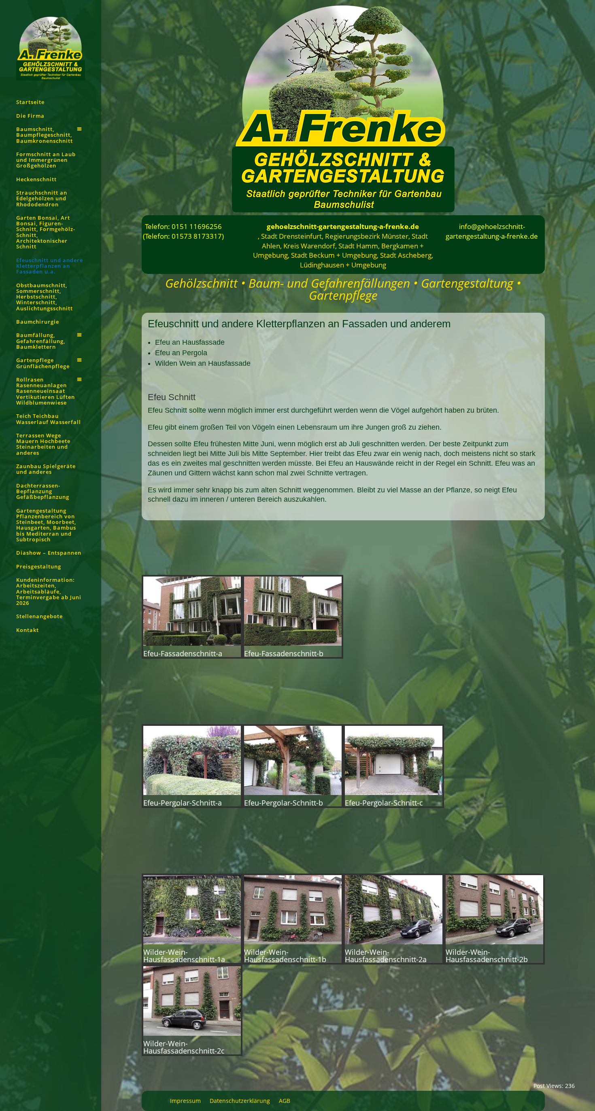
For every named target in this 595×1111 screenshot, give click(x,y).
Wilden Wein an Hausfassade (203, 363)
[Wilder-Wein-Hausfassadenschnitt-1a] (192, 942)
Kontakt (27, 630)
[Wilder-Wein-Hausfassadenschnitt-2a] (393, 942)
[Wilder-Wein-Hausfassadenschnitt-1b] (293, 942)
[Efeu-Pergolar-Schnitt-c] (393, 793)
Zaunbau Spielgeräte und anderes (46, 469)
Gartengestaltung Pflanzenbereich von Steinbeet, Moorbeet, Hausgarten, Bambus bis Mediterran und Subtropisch (46, 525)
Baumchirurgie (37, 322)
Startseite (30, 102)
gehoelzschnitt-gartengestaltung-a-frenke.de (343, 226)
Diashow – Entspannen (48, 553)
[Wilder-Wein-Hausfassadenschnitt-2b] (494, 942)
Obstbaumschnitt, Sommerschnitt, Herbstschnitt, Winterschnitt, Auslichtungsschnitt (44, 297)
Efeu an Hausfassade (190, 342)
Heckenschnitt (36, 179)
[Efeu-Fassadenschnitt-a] (192, 643)
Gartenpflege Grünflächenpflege (43, 363)
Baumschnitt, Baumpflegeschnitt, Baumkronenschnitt (44, 135)
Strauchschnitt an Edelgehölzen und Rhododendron (41, 199)
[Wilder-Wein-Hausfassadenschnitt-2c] (192, 1033)
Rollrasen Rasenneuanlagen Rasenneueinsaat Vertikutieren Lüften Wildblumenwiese (45, 391)
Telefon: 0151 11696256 (183, 226)
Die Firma (30, 116)
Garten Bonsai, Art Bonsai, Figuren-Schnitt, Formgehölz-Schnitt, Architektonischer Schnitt (45, 232)
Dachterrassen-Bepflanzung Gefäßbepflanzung (42, 492)
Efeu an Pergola (181, 353)
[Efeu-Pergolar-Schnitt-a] (192, 793)
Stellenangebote (39, 616)
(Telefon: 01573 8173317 (182, 236)
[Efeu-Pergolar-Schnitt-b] (293, 793)
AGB (284, 1101)
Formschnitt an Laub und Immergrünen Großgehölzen (46, 160)
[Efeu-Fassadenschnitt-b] (293, 643)
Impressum (185, 1101)
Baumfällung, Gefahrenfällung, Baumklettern (40, 341)
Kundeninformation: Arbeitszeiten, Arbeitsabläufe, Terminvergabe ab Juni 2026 (48, 591)
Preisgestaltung (38, 567)
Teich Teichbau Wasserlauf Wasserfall (48, 419)
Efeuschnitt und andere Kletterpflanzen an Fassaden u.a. (49, 266)
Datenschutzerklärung (240, 1101)
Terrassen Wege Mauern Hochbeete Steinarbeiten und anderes (43, 444)
